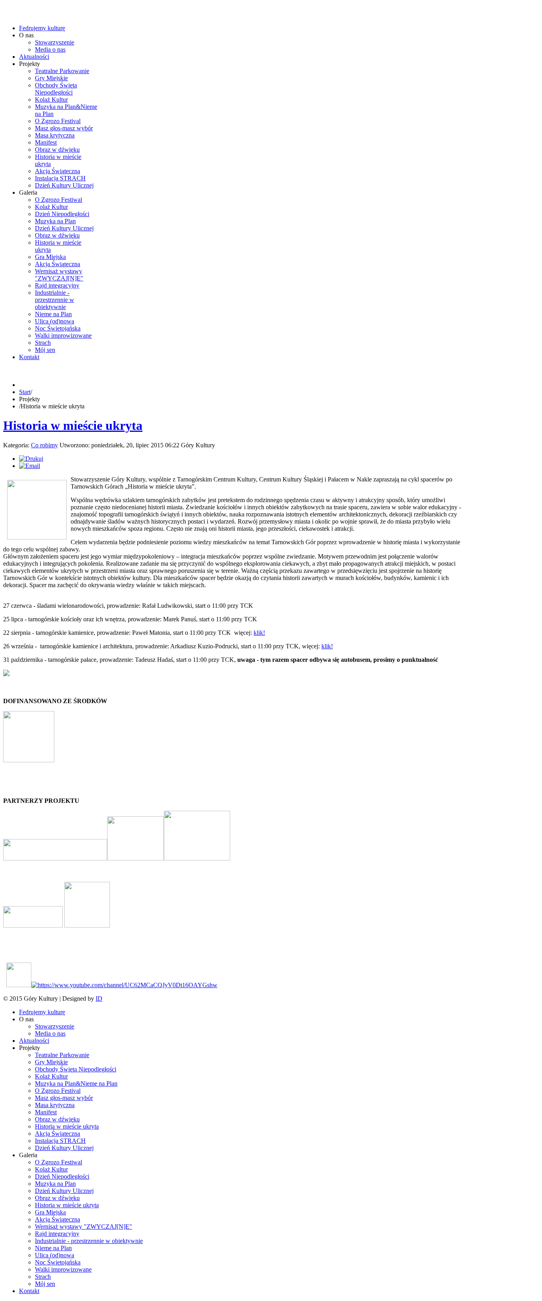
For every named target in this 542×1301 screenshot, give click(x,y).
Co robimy (44, 445)
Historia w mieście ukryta (72, 425)
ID (99, 998)
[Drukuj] (31, 458)
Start (25, 392)
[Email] (29, 465)
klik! (259, 632)
